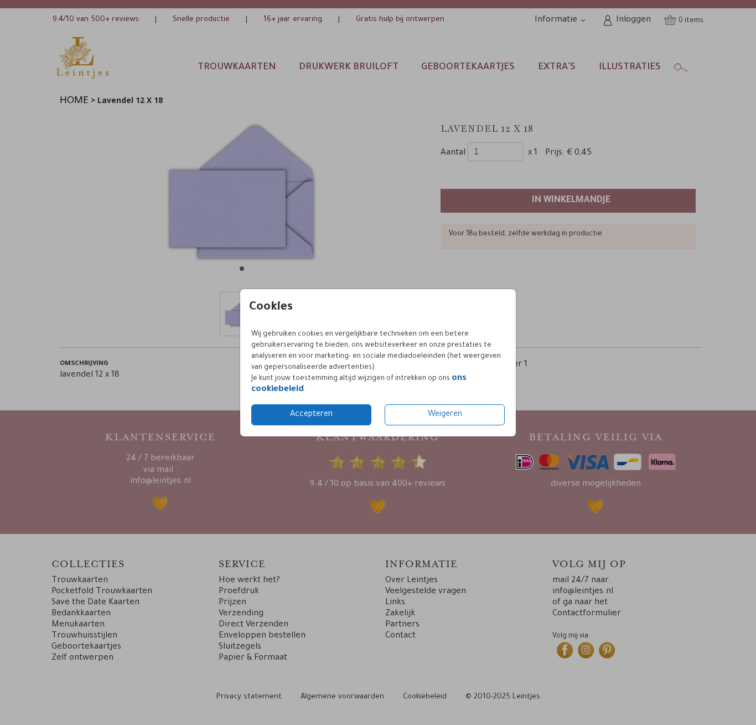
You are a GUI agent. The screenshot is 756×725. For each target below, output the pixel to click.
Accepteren (311, 414)
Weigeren (445, 414)
